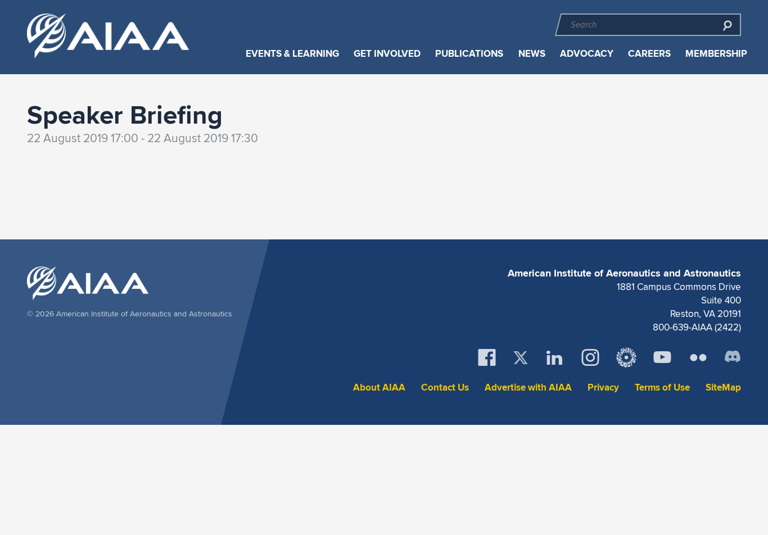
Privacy (603, 387)
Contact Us (445, 387)
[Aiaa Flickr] (698, 357)
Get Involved (387, 54)
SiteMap (723, 387)
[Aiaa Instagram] (590, 357)
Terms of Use (662, 387)
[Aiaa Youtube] (662, 357)
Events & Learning (292, 54)
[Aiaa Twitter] (520, 357)
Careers (649, 54)
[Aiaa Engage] (626, 357)
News (531, 54)
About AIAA (379, 387)
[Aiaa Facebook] (487, 357)
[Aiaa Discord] (732, 357)
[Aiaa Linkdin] (554, 357)
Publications (469, 54)
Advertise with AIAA (528, 387)
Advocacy (586, 54)
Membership (716, 54)
